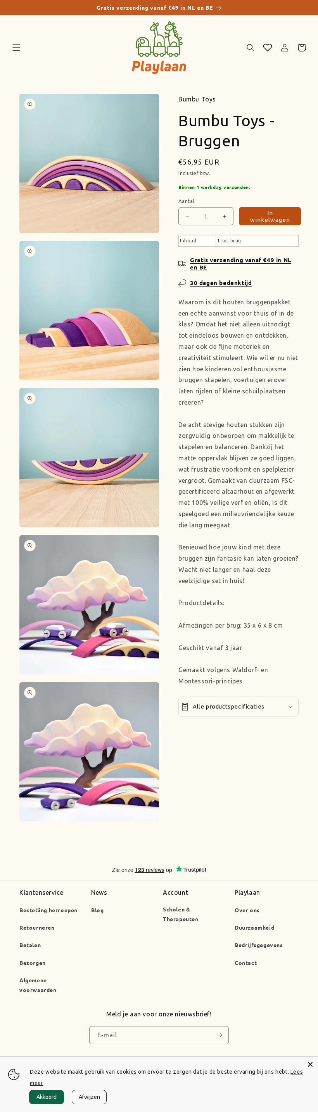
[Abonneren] (219, 1035)
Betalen (30, 944)
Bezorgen (32, 962)
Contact (246, 962)
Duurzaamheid (254, 927)
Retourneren (37, 927)
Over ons (247, 909)
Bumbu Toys (197, 99)
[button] (16, 47)
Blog (97, 909)
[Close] (310, 1064)
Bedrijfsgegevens (259, 944)
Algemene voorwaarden (38, 984)
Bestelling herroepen (48, 909)
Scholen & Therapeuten (181, 914)
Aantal (186, 201)
